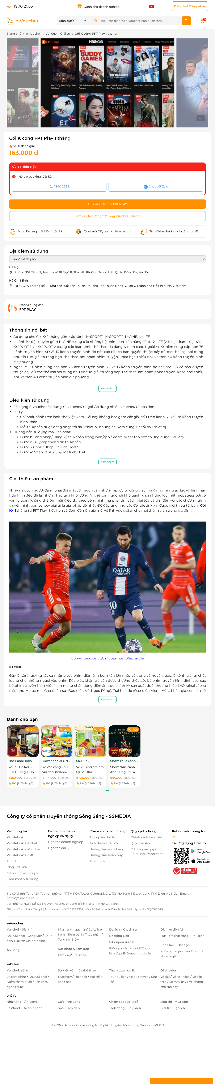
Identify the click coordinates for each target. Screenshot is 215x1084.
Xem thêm (107, 388)
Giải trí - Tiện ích (172, 1008)
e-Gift (11, 995)
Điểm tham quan (20, 982)
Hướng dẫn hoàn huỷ (106, 855)
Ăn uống (13, 950)
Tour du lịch (118, 977)
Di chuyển (168, 970)
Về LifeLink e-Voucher (24, 849)
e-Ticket (13, 964)
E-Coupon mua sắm (137, 953)
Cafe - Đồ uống (69, 1002)
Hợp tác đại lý (58, 848)
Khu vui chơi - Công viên (25, 936)
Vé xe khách (181, 977)
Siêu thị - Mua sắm (174, 1002)
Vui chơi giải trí (18, 970)
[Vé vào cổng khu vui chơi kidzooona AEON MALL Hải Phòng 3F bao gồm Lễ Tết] (57, 741)
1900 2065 (23, 6)
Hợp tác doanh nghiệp (65, 842)
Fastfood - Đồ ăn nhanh (25, 1008)
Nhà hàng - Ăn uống (22, 1002)
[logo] (23, 20)
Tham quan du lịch (123, 970)
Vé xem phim (17, 977)
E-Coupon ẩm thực (123, 948)
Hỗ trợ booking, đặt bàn (36, 176)
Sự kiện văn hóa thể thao (77, 970)
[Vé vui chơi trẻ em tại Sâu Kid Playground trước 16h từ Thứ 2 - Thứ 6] (90, 741)
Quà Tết (166, 936)
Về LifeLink (15, 837)
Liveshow (65, 977)
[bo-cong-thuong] (184, 870)
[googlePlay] (198, 851)
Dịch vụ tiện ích (172, 929)
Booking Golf (119, 936)
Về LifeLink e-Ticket (22, 843)
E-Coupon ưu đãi (121, 942)
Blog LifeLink (17, 867)
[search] (186, 20)
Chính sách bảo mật (146, 837)
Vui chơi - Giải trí (19, 929)
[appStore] (198, 861)
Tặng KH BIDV (68, 939)
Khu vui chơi (38, 977)
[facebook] (174, 837)
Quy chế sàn (140, 843)
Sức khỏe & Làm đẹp (73, 949)
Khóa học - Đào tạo (174, 945)
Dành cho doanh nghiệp (101, 7)
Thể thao (81, 977)
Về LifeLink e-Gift (20, 855)
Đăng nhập (197, 6)
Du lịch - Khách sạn (123, 929)
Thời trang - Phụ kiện (189, 936)
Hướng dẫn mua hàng (106, 849)
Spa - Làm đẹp (69, 1008)
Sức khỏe (79, 955)
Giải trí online (36, 941)
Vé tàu (165, 977)
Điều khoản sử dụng (22, 879)
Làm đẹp (64, 955)
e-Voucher (15, 923)
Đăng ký (180, 6)
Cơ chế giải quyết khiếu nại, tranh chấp (147, 851)
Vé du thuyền (139, 977)
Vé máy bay (178, 982)
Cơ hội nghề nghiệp (22, 873)
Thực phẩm (93, 934)
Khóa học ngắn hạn (174, 951)
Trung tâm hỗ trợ (102, 837)
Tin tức (12, 861)
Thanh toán (98, 861)
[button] (101, 119)
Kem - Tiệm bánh (70, 934)
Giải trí (19, 941)
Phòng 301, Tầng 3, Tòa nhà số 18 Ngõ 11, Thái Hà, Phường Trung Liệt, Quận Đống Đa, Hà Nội (81, 272)
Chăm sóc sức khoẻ (124, 1002)
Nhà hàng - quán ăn (72, 929)
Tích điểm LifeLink (103, 843)
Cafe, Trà (95, 929)
